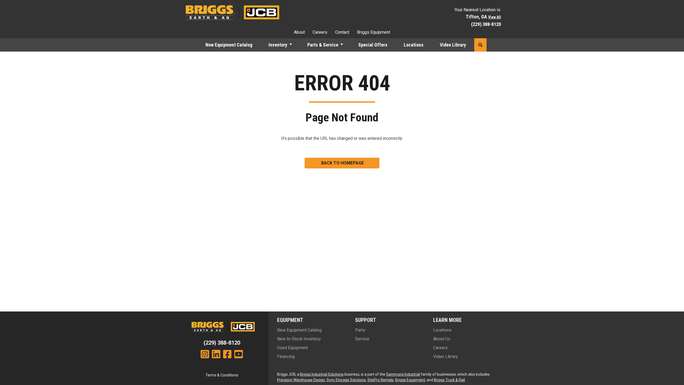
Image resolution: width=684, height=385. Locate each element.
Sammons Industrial (403, 374)
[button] (293, 45)
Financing (286, 356)
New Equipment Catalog (228, 45)
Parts (360, 330)
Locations (413, 45)
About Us (441, 338)
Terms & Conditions (221, 375)
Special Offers (372, 45)
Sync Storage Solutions (346, 380)
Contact (342, 32)
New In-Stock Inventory (299, 338)
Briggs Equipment (373, 32)
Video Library (453, 45)
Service (362, 338)
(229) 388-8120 (486, 24)
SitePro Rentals (380, 380)
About (299, 32)
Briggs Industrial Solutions (322, 374)
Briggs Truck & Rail (449, 380)
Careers (320, 32)
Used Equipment (292, 347)
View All (494, 17)
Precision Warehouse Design (301, 380)
